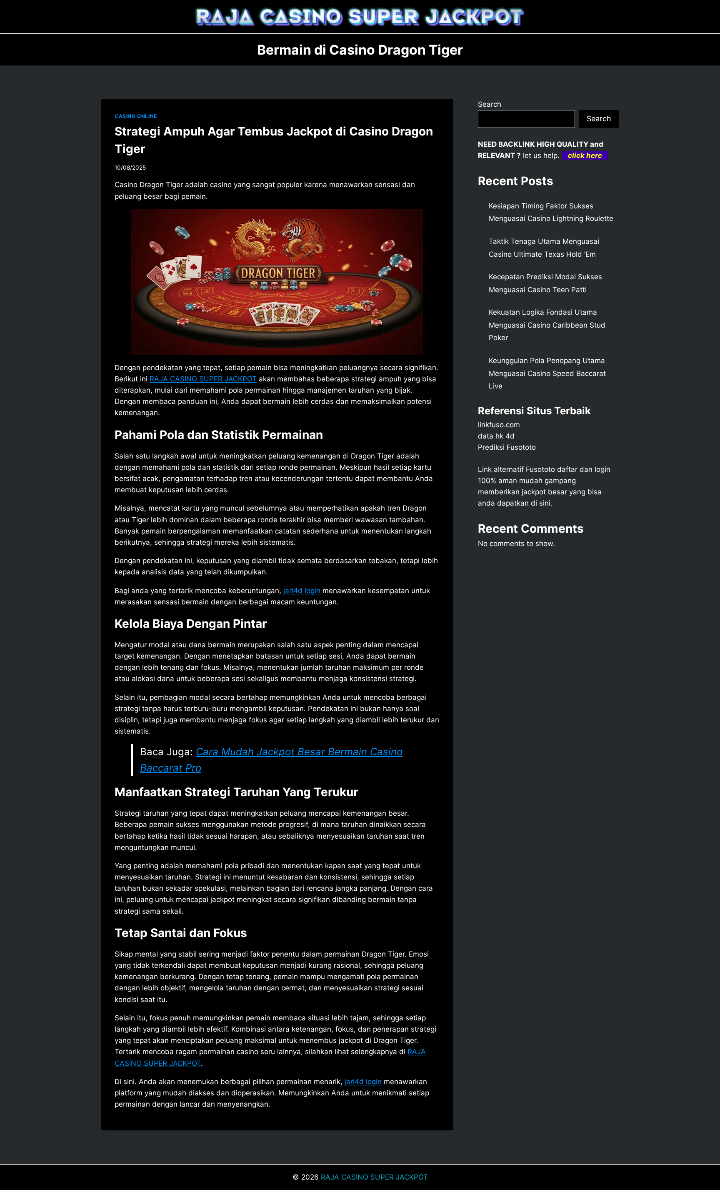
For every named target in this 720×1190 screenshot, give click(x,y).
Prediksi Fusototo (507, 447)
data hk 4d (496, 436)
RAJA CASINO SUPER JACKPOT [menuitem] (203, 379)
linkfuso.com (499, 425)
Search (489, 104)
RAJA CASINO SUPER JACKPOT (374, 1177)
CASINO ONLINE (136, 116)
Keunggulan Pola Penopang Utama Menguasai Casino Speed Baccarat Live (547, 373)
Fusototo (540, 469)
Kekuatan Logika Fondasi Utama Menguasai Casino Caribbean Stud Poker (547, 325)
